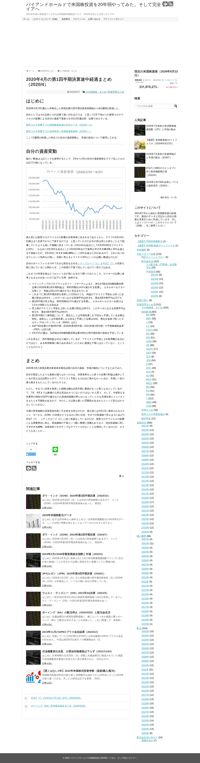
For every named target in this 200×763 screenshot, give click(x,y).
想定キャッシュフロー (153, 257)
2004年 (145, 438)
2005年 (145, 443)
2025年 (154, 292)
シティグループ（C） (89, 263)
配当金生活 (147, 261)
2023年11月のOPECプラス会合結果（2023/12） (71, 631)
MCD (149, 379)
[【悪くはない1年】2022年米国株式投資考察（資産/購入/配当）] (33, 677)
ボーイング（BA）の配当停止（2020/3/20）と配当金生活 (76, 612)
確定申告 (146, 418)
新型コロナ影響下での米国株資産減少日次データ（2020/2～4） (59, 125)
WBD (149, 402)
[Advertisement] (100, 43)
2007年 (145, 451)
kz (123, 476)
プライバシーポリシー (113, 19)
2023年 (154, 283)
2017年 (145, 493)
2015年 (145, 485)
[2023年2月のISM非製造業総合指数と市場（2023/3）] (33, 560)
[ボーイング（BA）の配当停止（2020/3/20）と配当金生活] (33, 618)
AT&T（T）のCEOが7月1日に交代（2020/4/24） (56, 698)
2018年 (145, 498)
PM (148, 394)
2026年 (154, 296)
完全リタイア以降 (146, 254)
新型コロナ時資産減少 (153, 414)
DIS (148, 337)
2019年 (145, 502)
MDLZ (149, 383)
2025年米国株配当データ (57, 515)
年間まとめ (147, 410)
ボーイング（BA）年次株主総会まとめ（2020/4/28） (59, 706)
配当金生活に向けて (147, 737)
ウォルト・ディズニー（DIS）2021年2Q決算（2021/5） (75, 593)
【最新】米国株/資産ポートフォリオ (156, 245)
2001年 (145, 426)
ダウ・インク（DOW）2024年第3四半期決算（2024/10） (76, 495)
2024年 (154, 287)
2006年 (145, 447)
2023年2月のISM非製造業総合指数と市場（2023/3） (73, 554)
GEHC (149, 349)
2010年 (145, 464)
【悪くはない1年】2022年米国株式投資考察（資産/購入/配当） (79, 670)
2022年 (154, 279)
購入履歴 (141, 536)
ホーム (26, 19)
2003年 (145, 434)
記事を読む (47, 508)
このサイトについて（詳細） (45, 19)
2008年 (145, 455)
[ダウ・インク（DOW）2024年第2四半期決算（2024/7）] (33, 540)
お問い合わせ (94, 19)
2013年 (145, 477)
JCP (148, 356)
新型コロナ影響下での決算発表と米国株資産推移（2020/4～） (59, 131)
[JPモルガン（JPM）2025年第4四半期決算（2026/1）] (33, 579)
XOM (148, 406)
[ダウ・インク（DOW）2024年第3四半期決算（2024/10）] (33, 501)
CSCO (149, 330)
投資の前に (142, 300)
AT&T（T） (109, 263)
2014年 (145, 481)
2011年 (145, 468)
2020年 (145, 506)
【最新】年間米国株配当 (150, 241)
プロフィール (79, 19)
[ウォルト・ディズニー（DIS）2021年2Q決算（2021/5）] (33, 599)
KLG (148, 372)
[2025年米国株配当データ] (33, 521)
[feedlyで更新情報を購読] (165, 3)
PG (147, 391)
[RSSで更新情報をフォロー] (170, 3)
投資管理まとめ (116, 92)
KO (147, 375)
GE (147, 345)
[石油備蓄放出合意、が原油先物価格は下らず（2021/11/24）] (33, 657)
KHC (148, 368)
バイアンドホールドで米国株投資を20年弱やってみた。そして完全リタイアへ (98, 6)
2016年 (145, 489)
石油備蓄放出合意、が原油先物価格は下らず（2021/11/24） (77, 651)
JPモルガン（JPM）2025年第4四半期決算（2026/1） (74, 573)
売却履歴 (141, 250)
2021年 (154, 275)
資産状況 (141, 423)
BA (147, 315)
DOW (149, 341)
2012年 (145, 472)
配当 (139, 628)
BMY (148, 318)
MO (148, 387)
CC (148, 326)
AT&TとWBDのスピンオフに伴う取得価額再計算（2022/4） (161, 171)
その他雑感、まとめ (95, 92)
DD (148, 334)
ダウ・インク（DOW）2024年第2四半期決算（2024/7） (75, 534)
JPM (148, 360)
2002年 (145, 430)
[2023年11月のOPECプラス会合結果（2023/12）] (33, 638)
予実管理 (150, 272)
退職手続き (147, 740)
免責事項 (66, 19)
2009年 (145, 460)
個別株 (144, 312)
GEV (148, 353)
